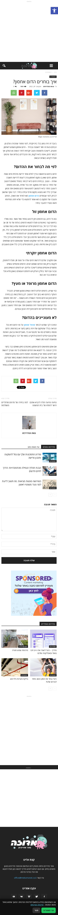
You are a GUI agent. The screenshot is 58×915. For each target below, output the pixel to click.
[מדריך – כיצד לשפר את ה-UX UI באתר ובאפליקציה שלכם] (43, 639)
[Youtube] (14, 896)
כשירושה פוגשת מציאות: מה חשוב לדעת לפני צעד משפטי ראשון (21, 483)
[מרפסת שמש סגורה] (14, 639)
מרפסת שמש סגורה (20, 650)
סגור (36, 910)
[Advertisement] (29, 31)
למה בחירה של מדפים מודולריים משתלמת (14, 404)
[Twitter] (36, 896)
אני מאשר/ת (48, 910)
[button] (54, 10)
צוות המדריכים (48, 86)
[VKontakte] (21, 896)
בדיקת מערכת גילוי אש (19, 679)
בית (55, 72)
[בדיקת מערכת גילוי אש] (14, 667)
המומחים (53, 77)
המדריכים (53, 646)
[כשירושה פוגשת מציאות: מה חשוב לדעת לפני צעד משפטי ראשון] (50, 484)
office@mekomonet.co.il (25, 877)
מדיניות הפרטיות (37, 904)
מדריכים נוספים (49, 447)
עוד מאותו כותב (33, 447)
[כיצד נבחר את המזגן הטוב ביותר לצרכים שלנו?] (43, 667)
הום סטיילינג (23, 646)
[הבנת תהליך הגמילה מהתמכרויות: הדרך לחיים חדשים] (50, 471)
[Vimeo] (29, 896)
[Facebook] (44, 896)
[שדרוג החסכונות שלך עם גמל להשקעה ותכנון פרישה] (50, 457)
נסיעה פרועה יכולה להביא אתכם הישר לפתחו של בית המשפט (43, 404)
